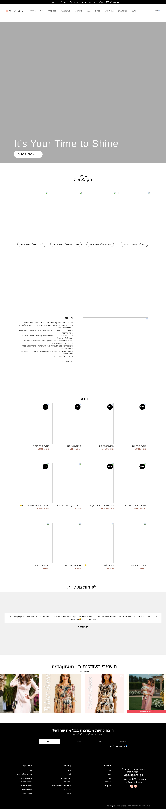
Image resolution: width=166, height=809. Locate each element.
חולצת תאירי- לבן (74, 446)
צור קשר (108, 786)
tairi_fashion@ (83, 671)
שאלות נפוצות (27, 789)
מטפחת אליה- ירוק (138, 565)
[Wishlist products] (14, 11)
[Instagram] (131, 786)
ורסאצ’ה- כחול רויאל (73, 565)
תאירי (109, 770)
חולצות (69, 793)
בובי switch (109, 565)
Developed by (116, 806)
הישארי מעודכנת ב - (83, 666)
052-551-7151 (133, 775)
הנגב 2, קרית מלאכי (134, 782)
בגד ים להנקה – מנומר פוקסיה (101, 505)
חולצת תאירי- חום (106, 446)
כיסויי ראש (67, 789)
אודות (109, 778)
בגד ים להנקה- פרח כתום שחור (68, 505)
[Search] (19, 11)
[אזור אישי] (23, 11)
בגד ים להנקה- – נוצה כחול (135, 505)
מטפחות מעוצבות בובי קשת (61, 786)
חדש (69, 770)
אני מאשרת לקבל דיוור (117, 746)
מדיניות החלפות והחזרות (23, 774)
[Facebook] (135, 786)
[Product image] (131, 423)
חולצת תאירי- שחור (41, 446)
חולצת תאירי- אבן (139, 446)
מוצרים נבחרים (66, 778)
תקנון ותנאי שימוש (25, 778)
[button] (164, 623)
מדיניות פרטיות (26, 782)
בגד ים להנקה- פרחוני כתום (38, 505)
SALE (69, 774)
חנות (109, 774)
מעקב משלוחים (26, 786)
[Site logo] (157, 11)
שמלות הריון (67, 782)
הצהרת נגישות (27, 793)
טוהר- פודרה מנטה (41, 565)
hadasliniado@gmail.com (134, 779)
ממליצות (108, 782)
